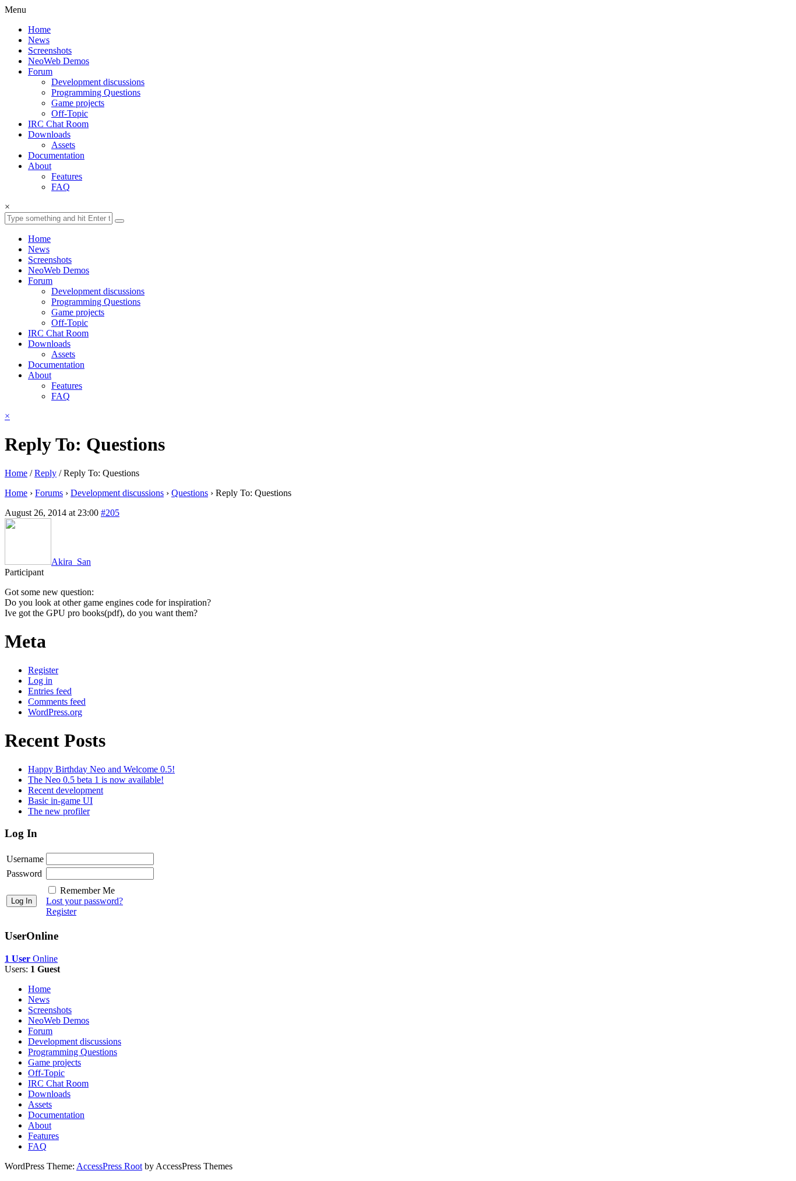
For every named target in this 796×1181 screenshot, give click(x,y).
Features (66, 176)
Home (39, 29)
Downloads (49, 134)
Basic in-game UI (60, 801)
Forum (40, 71)
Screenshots (50, 50)
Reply (45, 473)
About (39, 166)
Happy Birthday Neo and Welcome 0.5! (101, 769)
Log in (40, 681)
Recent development (65, 790)
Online (31, 959)
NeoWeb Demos (58, 61)
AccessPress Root (109, 1166)
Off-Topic (69, 113)
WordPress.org (55, 712)
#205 (110, 513)
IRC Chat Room (58, 124)
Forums (49, 493)
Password (24, 873)
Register (43, 670)
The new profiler (59, 811)
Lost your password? (84, 901)
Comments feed (57, 702)
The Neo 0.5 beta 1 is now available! (96, 780)
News (39, 40)
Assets (63, 145)
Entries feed (50, 691)
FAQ (60, 187)
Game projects (77, 103)
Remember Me (87, 890)
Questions (189, 493)
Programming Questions (95, 92)
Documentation (56, 155)
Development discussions (98, 82)
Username (25, 859)
